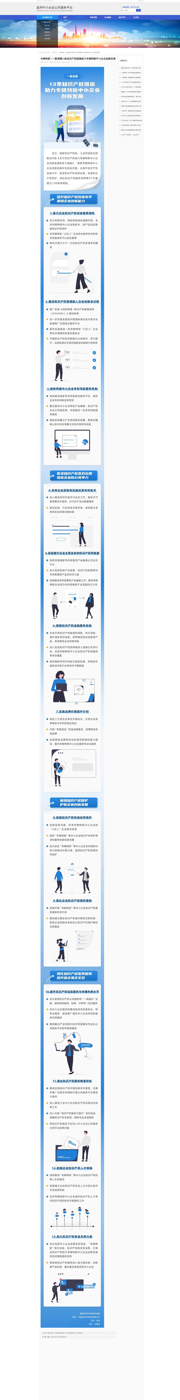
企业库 (136, 17)
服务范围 (93, 17)
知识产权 (121, 17)
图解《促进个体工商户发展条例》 (57, 1337)
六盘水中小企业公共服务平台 (45, 0)
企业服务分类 (47, 17)
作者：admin (44, 62)
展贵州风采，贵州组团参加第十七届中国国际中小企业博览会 (65, 1333)
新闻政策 (79, 17)
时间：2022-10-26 (55, 62)
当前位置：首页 (44, 52)
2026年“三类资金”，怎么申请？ (130, 135)
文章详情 (54, 52)
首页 (65, 17)
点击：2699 (65, 62)
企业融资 (107, 17)
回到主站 (140, 0)
